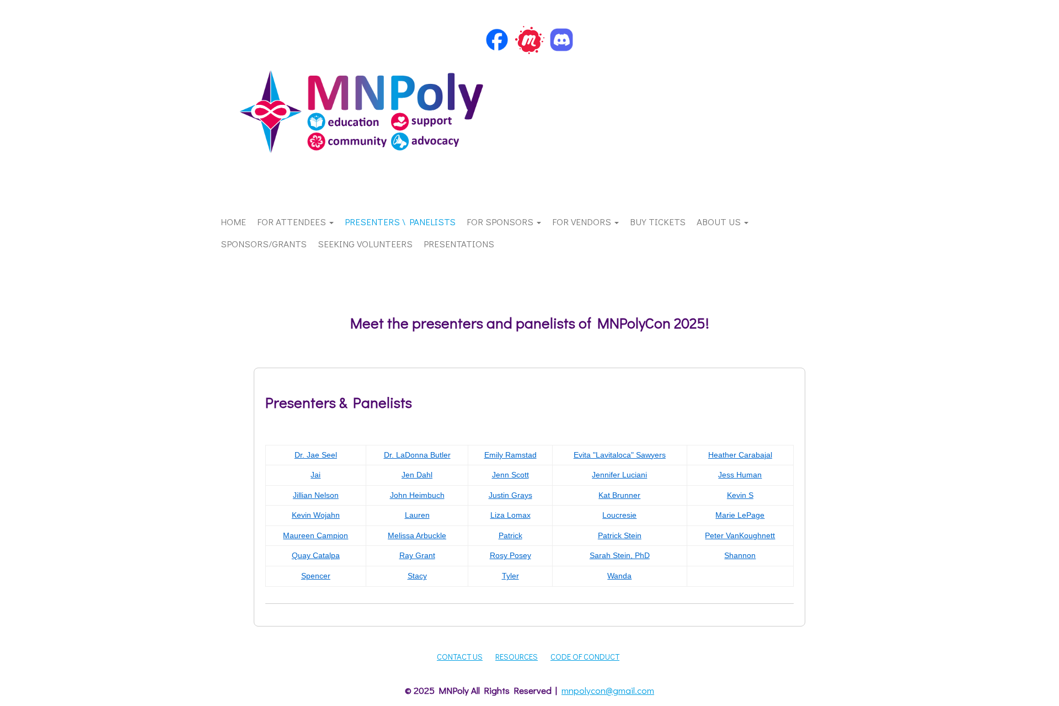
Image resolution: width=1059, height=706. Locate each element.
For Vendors (582, 221)
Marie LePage (739, 515)
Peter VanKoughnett (740, 535)
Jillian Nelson (316, 495)
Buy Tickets (658, 221)
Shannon (740, 555)
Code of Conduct (584, 656)
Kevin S (740, 495)
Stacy (417, 575)
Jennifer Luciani (619, 474)
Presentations (459, 243)
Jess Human (740, 474)
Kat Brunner (619, 495)
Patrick (510, 535)
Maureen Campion (315, 535)
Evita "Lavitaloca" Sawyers (620, 454)
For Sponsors (501, 221)
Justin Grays (510, 495)
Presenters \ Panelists (400, 221)
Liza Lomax (510, 515)
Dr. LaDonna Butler (417, 454)
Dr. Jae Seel (316, 454)
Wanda (619, 575)
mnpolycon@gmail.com (607, 690)
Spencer (315, 575)
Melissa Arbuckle (417, 535)
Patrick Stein (619, 535)
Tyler (510, 575)
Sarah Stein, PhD (620, 555)
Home (233, 221)
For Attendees (292, 221)
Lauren (417, 515)
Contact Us (460, 656)
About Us (720, 221)
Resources (516, 656)
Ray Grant (417, 555)
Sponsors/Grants (264, 243)
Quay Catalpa (316, 555)
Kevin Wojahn (316, 515)
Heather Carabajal (740, 454)
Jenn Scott (510, 474)
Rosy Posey (510, 555)
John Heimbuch (417, 495)
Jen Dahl (417, 474)
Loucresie (619, 515)
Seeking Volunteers (365, 243)
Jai (315, 474)
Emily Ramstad (510, 454)
